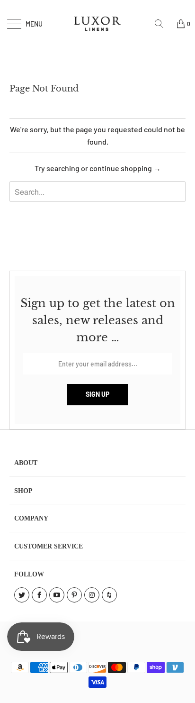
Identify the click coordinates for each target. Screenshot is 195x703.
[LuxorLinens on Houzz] (109, 595)
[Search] (162, 23)
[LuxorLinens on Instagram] (91, 595)
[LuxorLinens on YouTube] (56, 595)
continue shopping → (125, 168)
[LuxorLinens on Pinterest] (74, 595)
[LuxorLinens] (97, 23)
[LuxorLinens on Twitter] (21, 595)
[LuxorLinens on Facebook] (39, 595)
